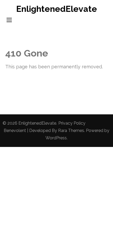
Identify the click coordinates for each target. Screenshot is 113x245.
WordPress (56, 137)
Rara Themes (71, 130)
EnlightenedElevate (56, 9)
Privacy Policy (71, 123)
